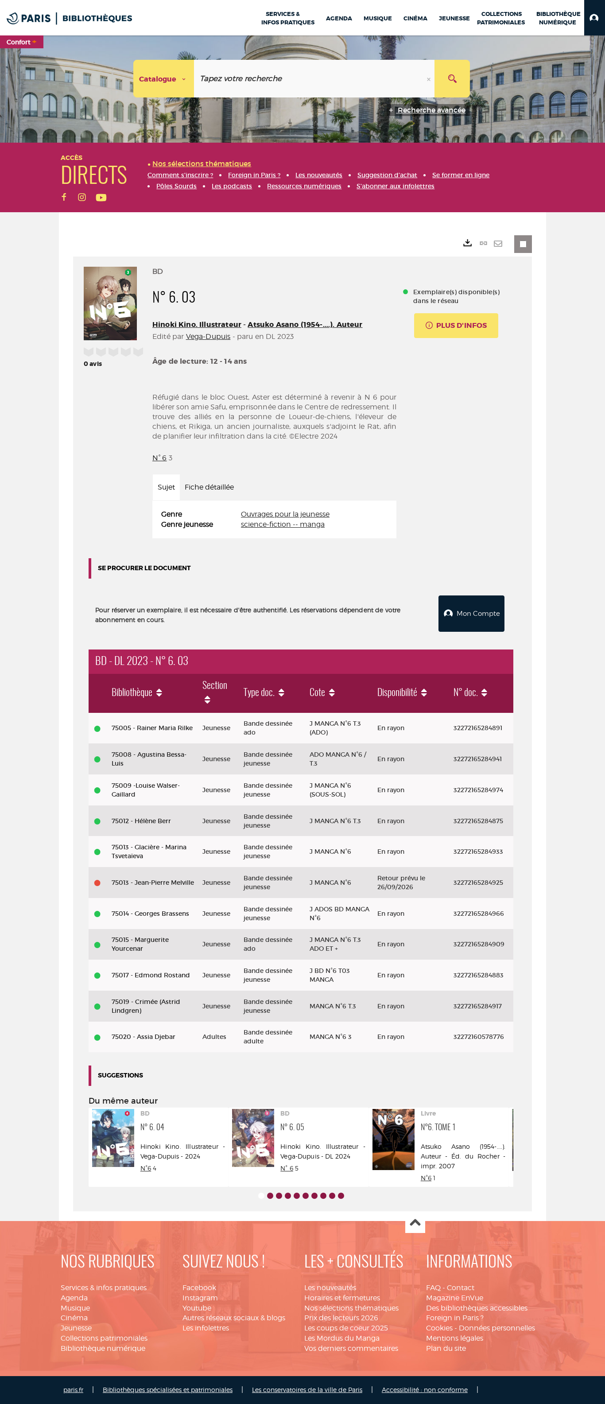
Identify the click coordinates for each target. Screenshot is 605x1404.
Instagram (200, 1298)
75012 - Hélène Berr (141, 821)
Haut (415, 1223)
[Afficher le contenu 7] (314, 1196)
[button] (594, 17)
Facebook (199, 1287)
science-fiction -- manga (283, 524)
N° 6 (159, 458)
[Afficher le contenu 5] (297, 1196)
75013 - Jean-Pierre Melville (153, 883)
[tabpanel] (274, 519)
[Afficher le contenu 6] (305, 1196)
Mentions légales (454, 1338)
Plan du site (446, 1348)
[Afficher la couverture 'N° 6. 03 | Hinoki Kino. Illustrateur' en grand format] (110, 302)
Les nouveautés (330, 1287)
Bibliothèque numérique (103, 1348)
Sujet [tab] (166, 487)
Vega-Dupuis (208, 336)
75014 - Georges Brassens (150, 914)
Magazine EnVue (454, 1298)
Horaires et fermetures (342, 1298)
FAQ (433, 1287)
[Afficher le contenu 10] (341, 1196)
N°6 (145, 1168)
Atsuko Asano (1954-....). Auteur (305, 324)
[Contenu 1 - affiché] (261, 1196)
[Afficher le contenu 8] (323, 1196)
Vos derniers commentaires (351, 1348)
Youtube (196, 1308)
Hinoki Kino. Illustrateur (196, 324)
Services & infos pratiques (104, 1287)
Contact (460, 1287)
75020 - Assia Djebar (143, 1037)
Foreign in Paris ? (455, 1318)
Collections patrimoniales (104, 1338)
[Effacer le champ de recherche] (429, 78)
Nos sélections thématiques (351, 1308)
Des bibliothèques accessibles (476, 1308)
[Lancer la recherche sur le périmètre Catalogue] (452, 78)
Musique (75, 1308)
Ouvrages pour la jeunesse (285, 514)
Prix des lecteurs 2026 (341, 1318)
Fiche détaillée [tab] (209, 487)
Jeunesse (76, 1328)
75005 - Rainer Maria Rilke (152, 728)
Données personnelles (497, 1328)
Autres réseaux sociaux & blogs (233, 1318)
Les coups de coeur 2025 (346, 1328)
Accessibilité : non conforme (425, 1389)
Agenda (74, 1298)
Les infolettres (205, 1328)
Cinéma (74, 1318)
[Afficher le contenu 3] (279, 1196)
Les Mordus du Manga (342, 1338)
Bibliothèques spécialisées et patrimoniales (168, 1389)
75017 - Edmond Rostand (151, 975)
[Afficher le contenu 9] (332, 1196)
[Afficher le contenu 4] (288, 1196)
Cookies (439, 1328)
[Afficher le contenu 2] (270, 1196)
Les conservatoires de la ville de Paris (307, 1389)
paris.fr (73, 1389)
